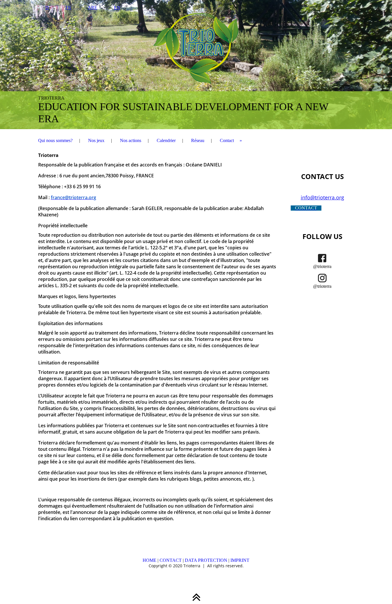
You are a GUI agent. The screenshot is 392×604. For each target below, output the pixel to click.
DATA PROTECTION (206, 560)
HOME (149, 560)
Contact (227, 140)
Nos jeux (96, 140)
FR (68, 7)
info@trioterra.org (322, 197)
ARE (92, 7)
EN (117, 7)
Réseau (197, 140)
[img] (196, 64)
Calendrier (166, 140)
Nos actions (130, 140)
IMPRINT (239, 560)
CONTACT (171, 560)
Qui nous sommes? (55, 140)
